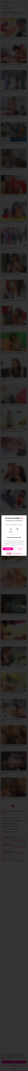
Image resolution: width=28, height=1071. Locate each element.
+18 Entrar (8, 548)
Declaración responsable (14, 537)
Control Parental (17, 553)
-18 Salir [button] (20, 548)
